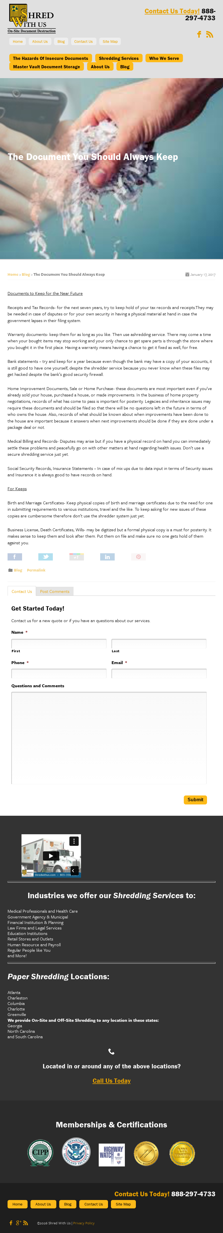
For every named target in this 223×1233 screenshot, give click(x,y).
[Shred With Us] (32, 32)
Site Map (110, 41)
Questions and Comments (37, 686)
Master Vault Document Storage (46, 66)
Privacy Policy (84, 1222)
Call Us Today (112, 1081)
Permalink (36, 570)
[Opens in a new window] (199, 34)
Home (18, 41)
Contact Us (83, 41)
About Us (40, 41)
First (16, 651)
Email (119, 662)
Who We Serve (164, 58)
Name (19, 632)
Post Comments (54, 591)
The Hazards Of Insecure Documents (50, 58)
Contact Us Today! (172, 11)
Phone (19, 662)
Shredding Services (119, 58)
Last (116, 651)
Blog (61, 41)
